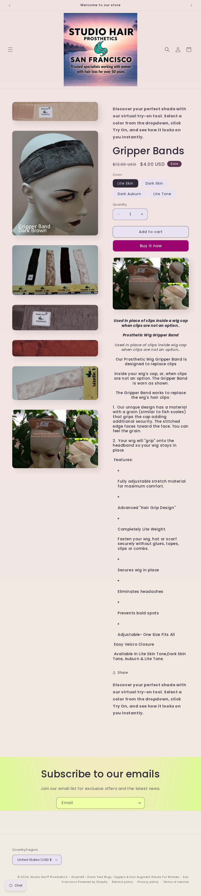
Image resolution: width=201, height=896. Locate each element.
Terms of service (176, 882)
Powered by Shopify (93, 882)
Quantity (120, 204)
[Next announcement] (191, 5)
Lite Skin (125, 183)
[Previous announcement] (9, 5)
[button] (10, 49)
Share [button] (123, 672)
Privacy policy (148, 882)
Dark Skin (154, 183)
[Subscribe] (139, 803)
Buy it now (151, 245)
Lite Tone (162, 193)
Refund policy (122, 882)
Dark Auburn (129, 193)
